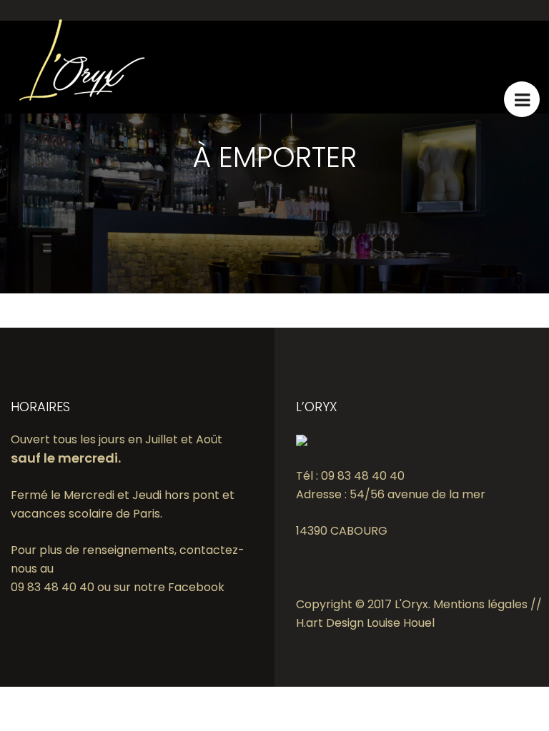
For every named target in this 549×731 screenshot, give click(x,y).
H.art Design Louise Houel (365, 623)
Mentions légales (480, 604)
